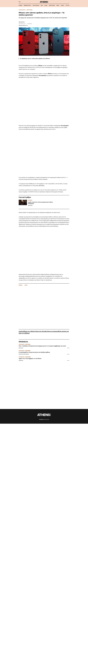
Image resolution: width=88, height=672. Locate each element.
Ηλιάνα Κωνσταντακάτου (24, 354)
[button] (19, 2)
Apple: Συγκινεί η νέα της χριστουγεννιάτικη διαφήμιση (40, 202)
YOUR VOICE (52, 5)
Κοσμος (30, 200)
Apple (25, 285)
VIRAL (57, 5)
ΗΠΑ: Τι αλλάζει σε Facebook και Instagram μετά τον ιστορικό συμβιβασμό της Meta (42, 346)
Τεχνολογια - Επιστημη (25, 9)
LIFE (42, 5)
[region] (44, 101)
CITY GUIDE (68, 5)
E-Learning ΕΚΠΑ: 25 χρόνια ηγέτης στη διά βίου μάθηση (34, 352)
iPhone (20, 285)
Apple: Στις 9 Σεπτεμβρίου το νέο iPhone (30, 358)
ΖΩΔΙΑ (62, 5)
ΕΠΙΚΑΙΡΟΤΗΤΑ (27, 5)
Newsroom (21, 22)
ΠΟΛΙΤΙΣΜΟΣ (36, 5)
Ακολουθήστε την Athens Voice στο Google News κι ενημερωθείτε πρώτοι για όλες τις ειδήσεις (44, 332)
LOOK (45, 5)
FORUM (20, 5)
